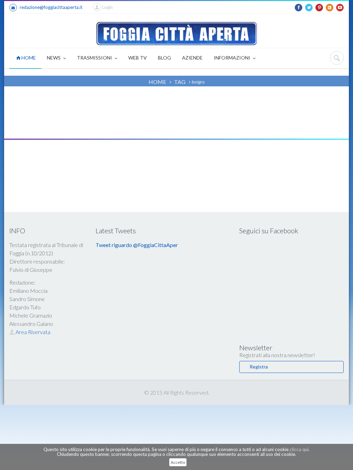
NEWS (54, 58)
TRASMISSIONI (95, 58)
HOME (28, 58)
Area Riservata (32, 332)
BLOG (164, 58)
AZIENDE (192, 58)
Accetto (178, 462)
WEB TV (137, 58)
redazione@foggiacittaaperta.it (51, 7)
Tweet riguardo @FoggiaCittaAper (136, 245)
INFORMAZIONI (232, 58)
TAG (179, 81)
